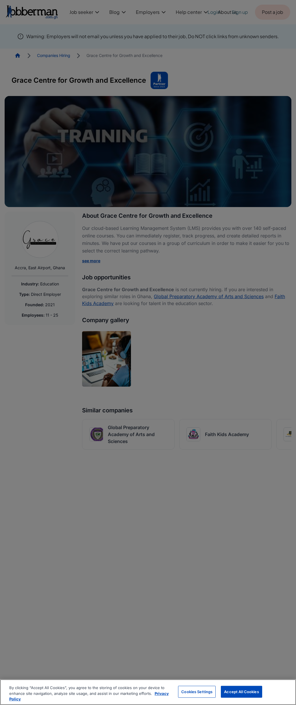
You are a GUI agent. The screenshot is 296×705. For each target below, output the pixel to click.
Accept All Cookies (241, 691)
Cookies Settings (196, 691)
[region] (148, 692)
